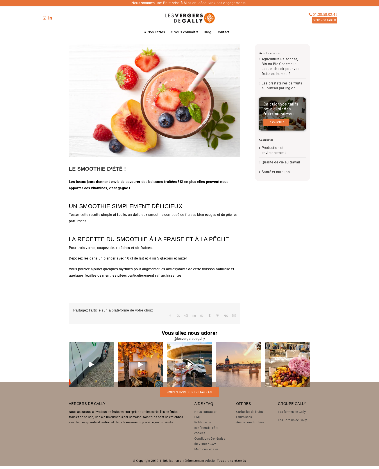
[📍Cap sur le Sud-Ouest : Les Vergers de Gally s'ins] (238, 364)
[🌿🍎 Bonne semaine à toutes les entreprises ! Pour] (91, 364)
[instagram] (44, 18)
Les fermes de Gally (292, 412)
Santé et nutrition (276, 172)
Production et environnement (274, 150)
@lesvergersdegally (189, 339)
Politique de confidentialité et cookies (206, 428)
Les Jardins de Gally (292, 420)
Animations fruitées (250, 422)
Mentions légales (206, 449)
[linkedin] (50, 18)
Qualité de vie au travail (281, 162)
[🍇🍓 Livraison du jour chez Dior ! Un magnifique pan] (287, 364)
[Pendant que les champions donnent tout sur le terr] (189, 364)
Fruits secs (244, 417)
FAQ (197, 417)
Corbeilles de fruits (249, 412)
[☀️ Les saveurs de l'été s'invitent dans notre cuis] (140, 364)
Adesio (210, 460)
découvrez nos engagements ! (223, 3)
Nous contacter (205, 412)
